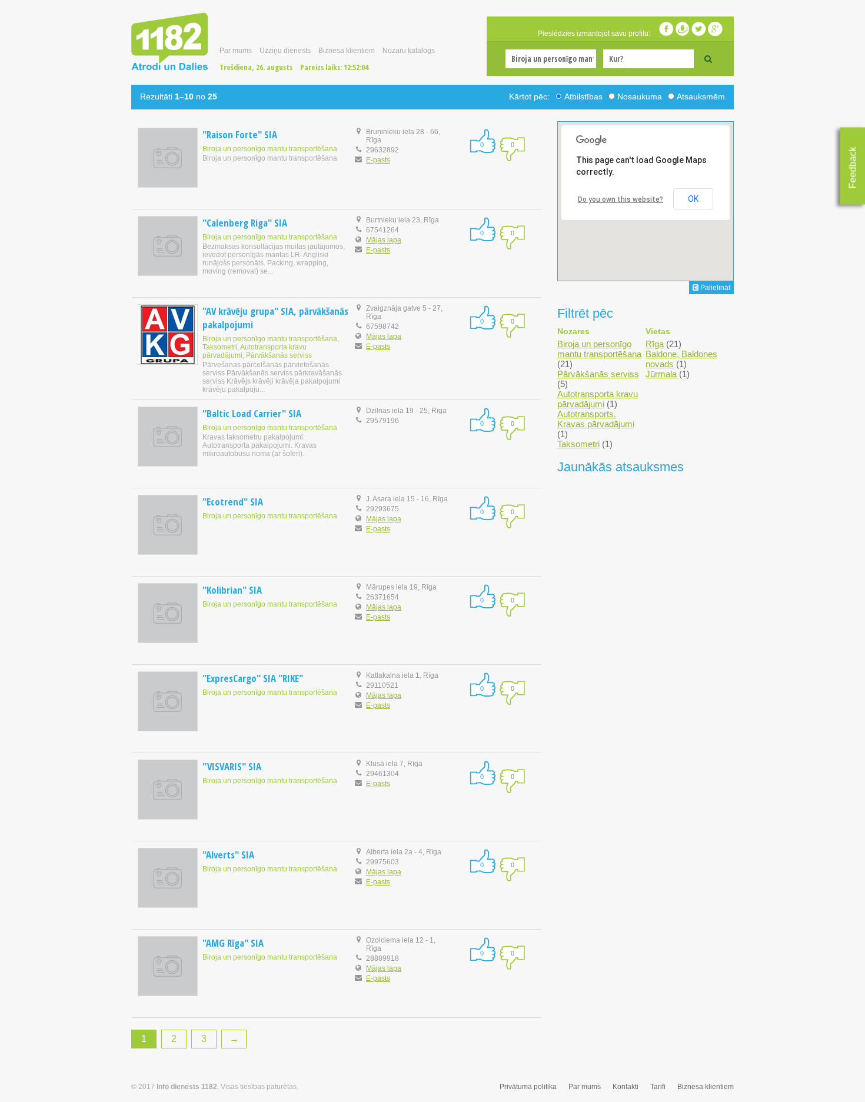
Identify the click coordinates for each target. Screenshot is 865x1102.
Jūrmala (661, 374)
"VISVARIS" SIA (231, 766)
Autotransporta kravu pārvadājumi (597, 399)
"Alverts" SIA (228, 854)
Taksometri (578, 444)
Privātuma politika (528, 1087)
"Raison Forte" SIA (239, 134)
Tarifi (658, 1087)
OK (693, 199)
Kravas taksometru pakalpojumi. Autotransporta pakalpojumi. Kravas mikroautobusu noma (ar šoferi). (259, 445)
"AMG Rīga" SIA (233, 943)
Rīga (655, 344)
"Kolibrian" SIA (232, 590)
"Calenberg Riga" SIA (244, 222)
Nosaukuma (639, 96)
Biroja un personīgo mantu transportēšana (269, 149)
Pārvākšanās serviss (598, 374)
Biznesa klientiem (346, 50)
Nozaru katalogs (408, 50)
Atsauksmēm (701, 96)
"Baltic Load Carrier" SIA (251, 413)
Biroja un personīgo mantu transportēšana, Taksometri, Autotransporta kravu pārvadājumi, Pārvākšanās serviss (270, 347)
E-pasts (378, 160)
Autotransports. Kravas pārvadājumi (595, 419)
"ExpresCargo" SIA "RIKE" (252, 678)
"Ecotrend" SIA (232, 501)
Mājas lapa (383, 240)
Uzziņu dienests (285, 50)
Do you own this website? (620, 199)
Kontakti (625, 1087)
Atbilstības (583, 96)
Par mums (235, 50)
